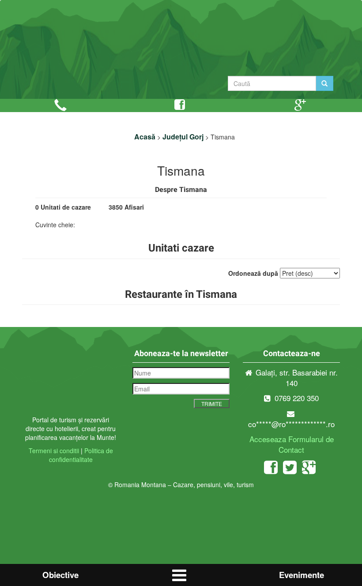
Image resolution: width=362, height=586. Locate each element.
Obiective (60, 575)
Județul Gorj (183, 136)
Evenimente (301, 575)
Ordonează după (253, 273)
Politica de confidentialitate (81, 455)
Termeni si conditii (54, 450)
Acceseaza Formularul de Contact (291, 444)
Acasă (144, 136)
